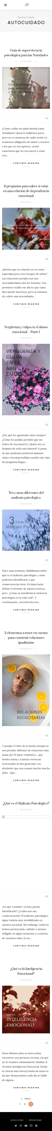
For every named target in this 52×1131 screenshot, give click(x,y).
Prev (28, 1098)
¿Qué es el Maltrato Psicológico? (26, 803)
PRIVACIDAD (35, 1120)
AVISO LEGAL (17, 1120)
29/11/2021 (26, 202)
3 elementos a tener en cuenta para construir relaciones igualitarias (26, 638)
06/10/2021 (26, 809)
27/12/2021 (26, 61)
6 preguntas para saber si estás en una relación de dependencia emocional (26, 191)
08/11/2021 (26, 338)
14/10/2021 (26, 649)
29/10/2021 (26, 504)
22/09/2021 (26, 980)
